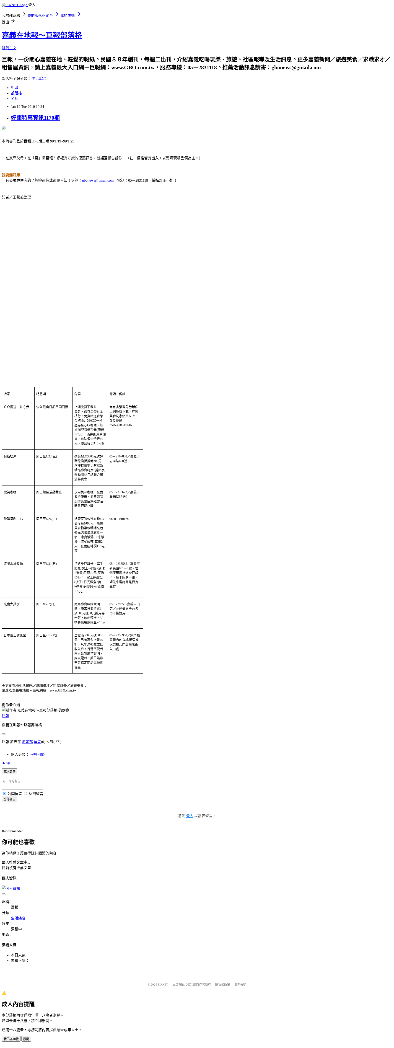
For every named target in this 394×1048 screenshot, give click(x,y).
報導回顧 (37, 754)
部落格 (16, 93)
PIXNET (163, 984)
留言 (37, 742)
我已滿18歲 (11, 1039)
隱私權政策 (222, 984)
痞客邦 (27, 742)
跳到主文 (9, 48)
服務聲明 (240, 984)
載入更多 (10, 771)
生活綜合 (39, 78)
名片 (14, 99)
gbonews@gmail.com (98, 180)
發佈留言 (10, 799)
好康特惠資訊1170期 (35, 118)
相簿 (14, 88)
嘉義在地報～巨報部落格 (42, 35)
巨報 (5, 716)
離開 (26, 1039)
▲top (6, 762)
